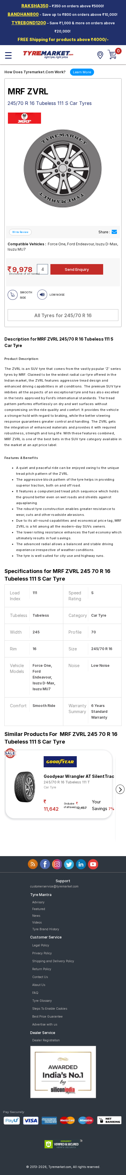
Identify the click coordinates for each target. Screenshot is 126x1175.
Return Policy (41, 969)
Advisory (38, 902)
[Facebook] (45, 864)
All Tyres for (63, 315)
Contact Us (40, 977)
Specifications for (57, 575)
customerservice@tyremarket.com (54, 886)
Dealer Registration (46, 1040)
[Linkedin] (81, 864)
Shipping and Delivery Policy (53, 961)
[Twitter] (69, 864)
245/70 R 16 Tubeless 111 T (67, 782)
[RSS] (33, 864)
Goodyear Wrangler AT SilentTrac (79, 776)
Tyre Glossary (42, 1000)
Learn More (82, 72)
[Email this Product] (114, 231)
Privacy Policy (42, 953)
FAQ (35, 992)
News (36, 915)
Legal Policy (40, 945)
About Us (38, 985)
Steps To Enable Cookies (49, 1008)
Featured (38, 909)
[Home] (48, 54)
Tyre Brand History (45, 929)
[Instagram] (57, 864)
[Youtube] (93, 864)
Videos (37, 922)
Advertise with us (44, 1024)
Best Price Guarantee (47, 1016)
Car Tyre (50, 787)
